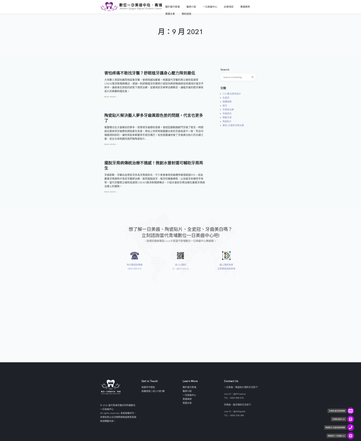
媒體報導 (227, 101)
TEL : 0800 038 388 (234, 415)
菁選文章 (187, 402)
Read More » (111, 97)
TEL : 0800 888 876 (234, 397)
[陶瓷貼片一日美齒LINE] (350, 435)
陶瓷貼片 (227, 121)
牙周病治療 (228, 109)
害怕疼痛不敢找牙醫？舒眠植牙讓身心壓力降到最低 (149, 73)
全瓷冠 (226, 97)
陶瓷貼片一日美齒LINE (336, 436)
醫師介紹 (187, 391)
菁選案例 (187, 399)
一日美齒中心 (189, 395)
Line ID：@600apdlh (234, 411)
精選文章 (227, 117)
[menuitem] (172, 5)
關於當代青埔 (189, 387)
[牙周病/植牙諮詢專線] (350, 410)
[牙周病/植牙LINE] (350, 419)
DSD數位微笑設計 (232, 93)
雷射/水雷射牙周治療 (233, 125)
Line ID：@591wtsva (235, 393)
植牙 (225, 105)
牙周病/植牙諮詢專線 (337, 411)
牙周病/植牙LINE (338, 419)
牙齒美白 (227, 113)
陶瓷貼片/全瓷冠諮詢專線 (335, 427)
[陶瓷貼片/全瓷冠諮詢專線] (350, 427)
